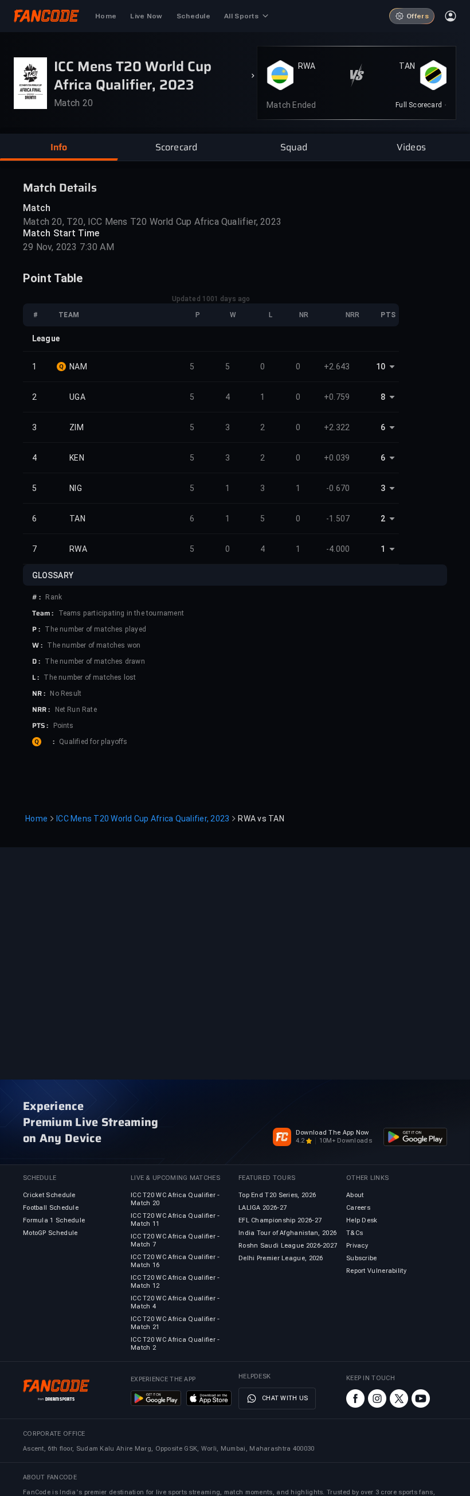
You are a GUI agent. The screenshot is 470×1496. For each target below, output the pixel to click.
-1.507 (338, 518)
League (46, 338)
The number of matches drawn (94, 661)
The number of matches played (95, 629)
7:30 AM (96, 246)
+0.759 (337, 397)
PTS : (40, 725)
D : (36, 661)
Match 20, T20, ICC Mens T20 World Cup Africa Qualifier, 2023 (152, 221)
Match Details (60, 188)
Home (36, 818)
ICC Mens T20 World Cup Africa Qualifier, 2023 (142, 818)
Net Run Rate (76, 710)
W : (37, 645)
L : (35, 677)
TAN (407, 66)
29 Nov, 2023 (50, 246)
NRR (352, 315)
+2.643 (337, 366)
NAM (78, 366)
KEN (76, 457)
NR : (38, 693)
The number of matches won (93, 645)
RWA (307, 66)
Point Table (53, 278)
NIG (75, 488)
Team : (43, 613)
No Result (65, 693)
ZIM (76, 427)
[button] (58, 147)
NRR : (41, 709)
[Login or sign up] (450, 16)
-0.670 (338, 488)
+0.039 (337, 457)
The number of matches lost (90, 677)
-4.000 (338, 549)
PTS (388, 315)
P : (36, 629)
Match (37, 207)
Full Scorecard (418, 105)
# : (36, 597)
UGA (77, 397)
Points (63, 726)
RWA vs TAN (261, 818)
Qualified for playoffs (93, 742)
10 (380, 366)
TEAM (68, 315)
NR (303, 315)
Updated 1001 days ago (211, 299)
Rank (53, 597)
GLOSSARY (52, 575)
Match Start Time (61, 233)
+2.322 (337, 427)
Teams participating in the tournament (121, 613)
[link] (420, 105)
